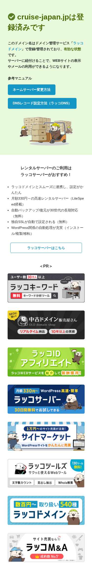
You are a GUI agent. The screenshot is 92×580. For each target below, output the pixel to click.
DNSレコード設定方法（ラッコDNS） (42, 103)
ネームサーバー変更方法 (32, 90)
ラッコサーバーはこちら (46, 248)
